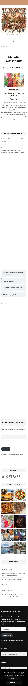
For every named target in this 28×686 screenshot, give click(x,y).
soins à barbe (10, 138)
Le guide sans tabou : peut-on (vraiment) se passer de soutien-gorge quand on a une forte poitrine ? (13, 582)
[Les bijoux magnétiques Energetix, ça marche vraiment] (7, 521)
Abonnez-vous (7, 635)
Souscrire (5, 449)
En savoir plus (14, 682)
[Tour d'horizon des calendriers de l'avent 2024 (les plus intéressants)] (20, 548)
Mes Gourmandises (14, 89)
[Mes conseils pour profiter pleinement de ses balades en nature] (7, 548)
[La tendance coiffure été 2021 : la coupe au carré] (20, 508)
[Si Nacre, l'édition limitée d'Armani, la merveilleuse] (7, 535)
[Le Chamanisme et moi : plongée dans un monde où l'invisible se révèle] (20, 521)
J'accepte (14, 678)
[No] (26, 677)
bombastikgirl (8, 98)
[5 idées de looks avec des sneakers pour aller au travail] (20, 535)
